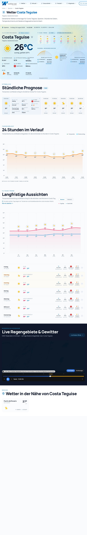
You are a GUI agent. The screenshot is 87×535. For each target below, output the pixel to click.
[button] (6, 106)
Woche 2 (69, 199)
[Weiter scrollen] (83, 107)
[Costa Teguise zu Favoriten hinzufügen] (32, 37)
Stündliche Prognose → (64, 32)
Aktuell (34, 3)
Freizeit (59, 3)
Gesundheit (46, 3)
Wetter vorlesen (25, 33)
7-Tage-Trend (42, 32)
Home (3, 8)
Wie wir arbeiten (7, 203)
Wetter (23, 3)
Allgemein (71, 3)
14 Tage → (52, 32)
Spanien (10, 8)
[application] (43, 158)
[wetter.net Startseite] (9, 3)
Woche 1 (62, 199)
